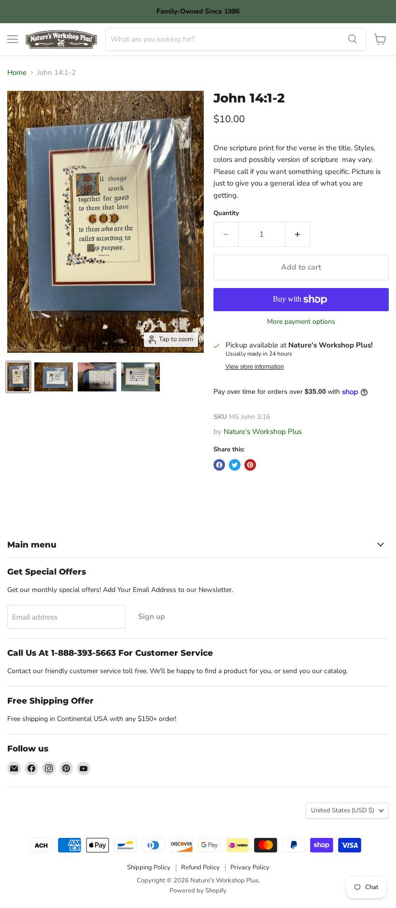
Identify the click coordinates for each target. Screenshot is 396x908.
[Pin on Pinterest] (250, 465)
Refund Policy (200, 867)
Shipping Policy (148, 867)
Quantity (226, 213)
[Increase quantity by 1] (297, 234)
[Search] (352, 39)
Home (17, 73)
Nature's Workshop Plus (263, 431)
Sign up (151, 616)
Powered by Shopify (198, 890)
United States (342, 810)
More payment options (301, 322)
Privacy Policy (249, 867)
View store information (255, 366)
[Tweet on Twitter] (234, 465)
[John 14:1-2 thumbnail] (18, 376)
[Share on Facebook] (219, 465)
